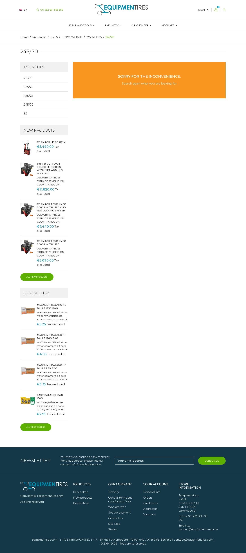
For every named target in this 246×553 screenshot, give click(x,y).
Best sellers (80, 503)
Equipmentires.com (44, 539)
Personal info (151, 492)
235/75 (28, 96)
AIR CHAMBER (140, 25)
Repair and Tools (80, 25)
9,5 (26, 113)
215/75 (28, 78)
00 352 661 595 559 (51, 9)
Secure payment (119, 512)
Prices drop (80, 492)
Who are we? (117, 507)
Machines (168, 25)
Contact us (115, 518)
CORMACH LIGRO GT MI (51, 142)
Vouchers (149, 514)
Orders (147, 497)
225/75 (28, 87)
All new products (36, 277)
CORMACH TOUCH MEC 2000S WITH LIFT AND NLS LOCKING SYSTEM (51, 207)
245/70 (28, 104)
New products (82, 497)
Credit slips (150, 503)
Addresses (150, 508)
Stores (112, 529)
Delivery (113, 492)
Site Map (114, 523)
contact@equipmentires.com (193, 539)
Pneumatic (112, 25)
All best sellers (35, 427)
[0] (216, 10)
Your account (155, 484)
